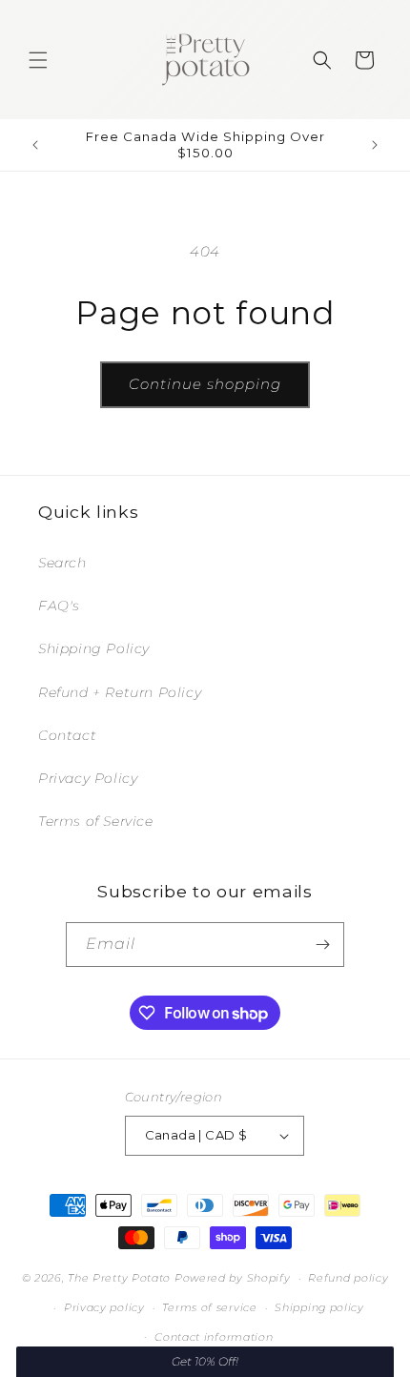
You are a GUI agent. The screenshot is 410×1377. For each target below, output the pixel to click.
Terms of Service (96, 821)
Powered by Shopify (232, 1278)
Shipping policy (319, 1307)
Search (62, 562)
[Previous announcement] (35, 145)
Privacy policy (104, 1307)
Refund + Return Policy (119, 692)
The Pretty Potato (121, 1278)
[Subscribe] (322, 944)
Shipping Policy (94, 648)
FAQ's (59, 605)
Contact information (213, 1337)
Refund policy (348, 1278)
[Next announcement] (375, 145)
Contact (67, 735)
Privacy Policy (87, 778)
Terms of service (209, 1307)
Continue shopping (205, 384)
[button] (38, 60)
